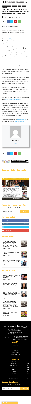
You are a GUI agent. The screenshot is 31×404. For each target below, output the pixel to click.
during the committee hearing (13, 99)
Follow (26, 223)
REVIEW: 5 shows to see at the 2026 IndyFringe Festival (11, 276)
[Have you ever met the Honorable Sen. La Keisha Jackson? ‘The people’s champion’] (24, 294)
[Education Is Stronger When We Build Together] (24, 286)
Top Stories (4, 7)
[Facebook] (8, 21)
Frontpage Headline (6, 6)
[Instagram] (6, 338)
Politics (24, 6)
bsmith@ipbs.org (21, 119)
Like (27, 220)
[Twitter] (11, 21)
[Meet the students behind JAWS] (24, 254)
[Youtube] (11, 338)
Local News (14, 6)
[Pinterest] (15, 21)
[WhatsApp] (19, 21)
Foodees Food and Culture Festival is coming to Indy (11, 261)
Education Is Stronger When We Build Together (11, 284)
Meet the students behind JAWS (11, 253)
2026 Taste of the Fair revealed (10, 312)
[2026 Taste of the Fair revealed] (24, 314)
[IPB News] (3, 17)
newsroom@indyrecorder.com (15, 332)
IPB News (9, 17)
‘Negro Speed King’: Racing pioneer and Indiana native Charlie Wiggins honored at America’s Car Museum (10, 244)
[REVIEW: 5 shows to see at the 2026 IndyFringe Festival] (24, 277)
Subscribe (24, 211)
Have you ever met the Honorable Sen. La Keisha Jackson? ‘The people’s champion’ (11, 294)
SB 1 (10, 39)
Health (19, 6)
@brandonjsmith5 (19, 121)
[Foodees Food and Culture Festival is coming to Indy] (24, 263)
